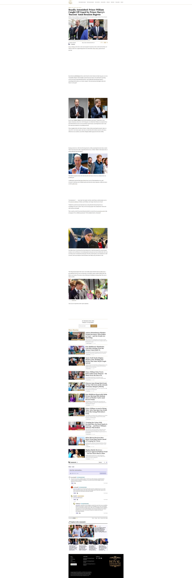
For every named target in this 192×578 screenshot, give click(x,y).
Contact (71, 557)
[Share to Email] (107, 42)
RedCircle (74, 300)
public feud (74, 183)
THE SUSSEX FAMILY (82, 2)
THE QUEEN (117, 2)
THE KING (112, 2)
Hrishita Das (88, 391)
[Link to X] (98, 558)
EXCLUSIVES (97, 2)
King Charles (83, 180)
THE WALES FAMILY (90, 2)
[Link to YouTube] (101, 558)
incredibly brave (101, 271)
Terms (71, 560)
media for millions (74, 201)
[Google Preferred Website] (73, 565)
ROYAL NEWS (103, 2)
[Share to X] (102, 42)
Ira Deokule (88, 405)
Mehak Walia (88, 354)
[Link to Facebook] (96, 558)
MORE (122, 2)
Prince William (71, 46)
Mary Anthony (88, 368)
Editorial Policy (72, 561)
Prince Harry (95, 48)
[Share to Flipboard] (105, 42)
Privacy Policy (72, 559)
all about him (98, 275)
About (71, 556)
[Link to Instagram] (99, 558)
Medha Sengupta (89, 343)
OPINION (108, 2)
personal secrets (100, 211)
